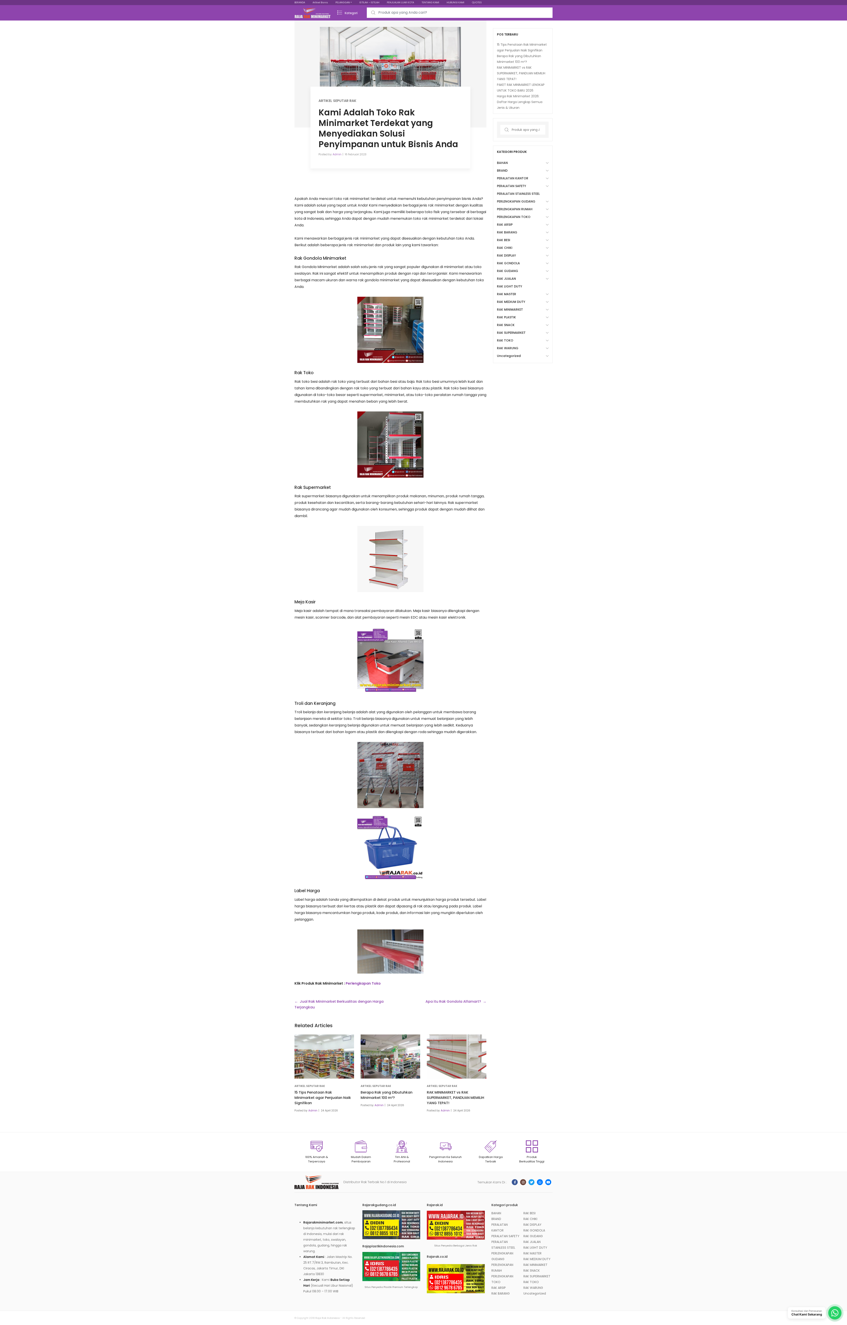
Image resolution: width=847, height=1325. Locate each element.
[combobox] (460, 13)
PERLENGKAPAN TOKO (513, 217)
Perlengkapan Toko (363, 983)
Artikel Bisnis (320, 2)
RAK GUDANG (507, 271)
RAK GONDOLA (508, 263)
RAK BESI (503, 240)
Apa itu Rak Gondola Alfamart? (453, 1001)
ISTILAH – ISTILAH (369, 2)
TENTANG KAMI (430, 2)
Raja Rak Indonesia (327, 1318)
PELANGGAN (342, 2)
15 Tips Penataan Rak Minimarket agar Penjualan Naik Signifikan (322, 1097)
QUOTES (477, 2)
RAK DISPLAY (506, 255)
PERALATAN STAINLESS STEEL (518, 193)
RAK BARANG (507, 232)
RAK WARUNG (507, 348)
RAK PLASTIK (506, 317)
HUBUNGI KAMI (455, 2)
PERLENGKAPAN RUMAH (514, 209)
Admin (337, 154)
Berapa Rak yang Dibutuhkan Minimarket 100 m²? (386, 1095)
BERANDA (299, 2)
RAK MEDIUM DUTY (511, 302)
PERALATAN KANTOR (512, 178)
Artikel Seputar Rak (337, 100)
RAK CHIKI (504, 248)
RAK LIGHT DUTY (509, 286)
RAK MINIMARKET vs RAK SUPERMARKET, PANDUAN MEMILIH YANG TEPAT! (455, 1097)
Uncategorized (509, 356)
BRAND (502, 170)
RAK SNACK (506, 325)
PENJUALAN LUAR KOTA (400, 2)
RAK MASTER (506, 294)
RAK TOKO (505, 340)
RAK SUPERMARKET (511, 332)
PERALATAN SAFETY (511, 186)
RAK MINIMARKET (510, 309)
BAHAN (502, 163)
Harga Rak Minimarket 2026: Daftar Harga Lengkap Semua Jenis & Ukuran (519, 102)
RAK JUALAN (506, 278)
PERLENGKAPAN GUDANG (516, 201)
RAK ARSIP (505, 224)
